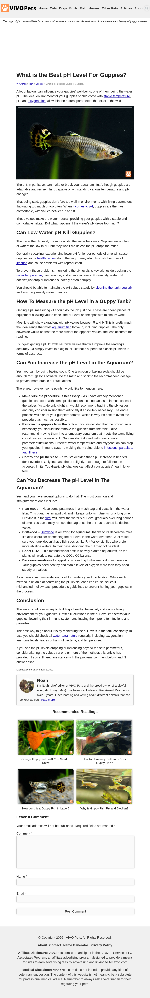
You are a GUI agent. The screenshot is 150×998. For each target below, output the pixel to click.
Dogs (63, 8)
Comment (24, 833)
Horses (94, 8)
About (138, 8)
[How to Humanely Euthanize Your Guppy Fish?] (104, 753)
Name (21, 876)
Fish (83, 8)
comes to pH (84, 206)
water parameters (65, 635)
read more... (49, 699)
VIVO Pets (21, 84)
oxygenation (37, 101)
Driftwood (47, 532)
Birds (73, 8)
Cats (53, 8)
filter (48, 518)
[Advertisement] (75, 49)
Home (43, 8)
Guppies (39, 84)
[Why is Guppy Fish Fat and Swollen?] (104, 803)
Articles (126, 8)
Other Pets (110, 8)
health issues (46, 258)
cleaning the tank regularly (114, 287)
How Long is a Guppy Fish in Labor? (45, 808)
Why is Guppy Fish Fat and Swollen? (104, 808)
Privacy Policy (101, 945)
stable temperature (117, 96)
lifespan (21, 263)
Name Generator (75, 945)
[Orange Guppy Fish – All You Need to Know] (46, 753)
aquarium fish (61, 327)
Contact (55, 945)
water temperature (29, 275)
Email (21, 893)
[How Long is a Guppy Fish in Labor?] (46, 803)
